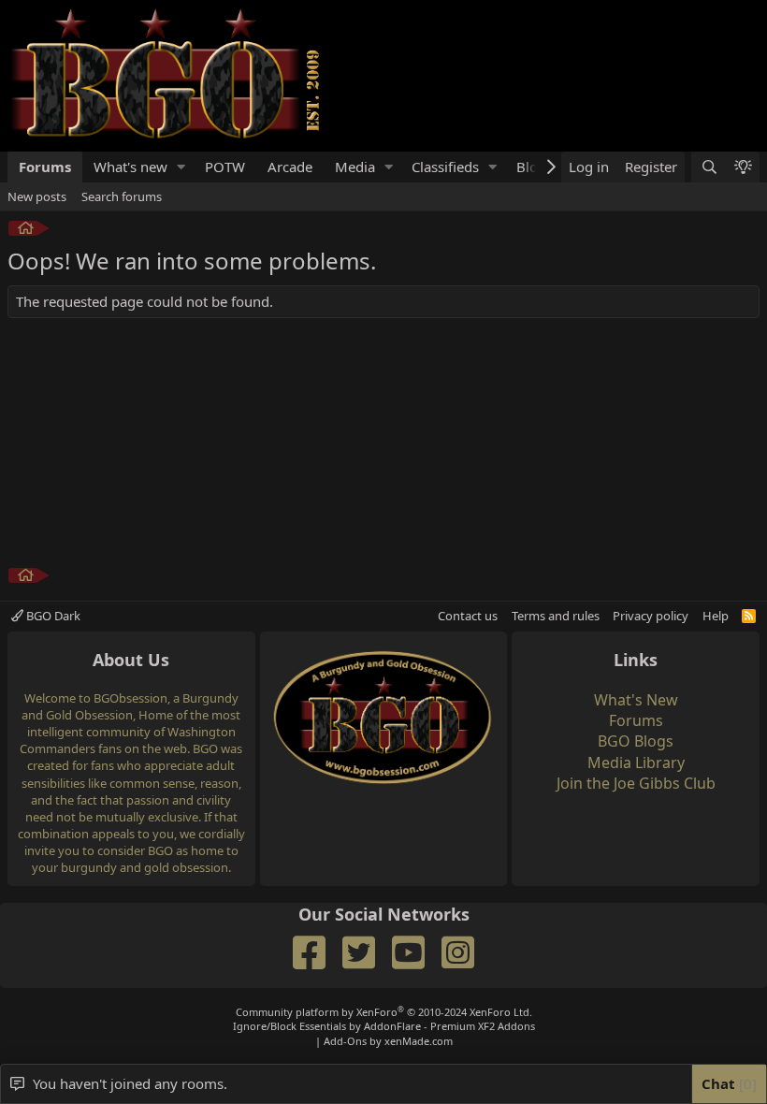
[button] (181, 167)
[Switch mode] (743, 167)
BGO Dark (51, 615)
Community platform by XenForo (384, 1012)
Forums (45, 166)
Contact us (468, 615)
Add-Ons (345, 1041)
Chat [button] (727, 1083)
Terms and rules (556, 615)
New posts (36, 196)
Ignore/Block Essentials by (384, 1026)
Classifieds (445, 166)
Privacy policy (650, 615)
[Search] (708, 167)
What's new (130, 166)
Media (355, 166)
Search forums (121, 196)
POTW (225, 166)
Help (715, 615)
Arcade (290, 166)
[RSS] (749, 615)
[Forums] (26, 230)
